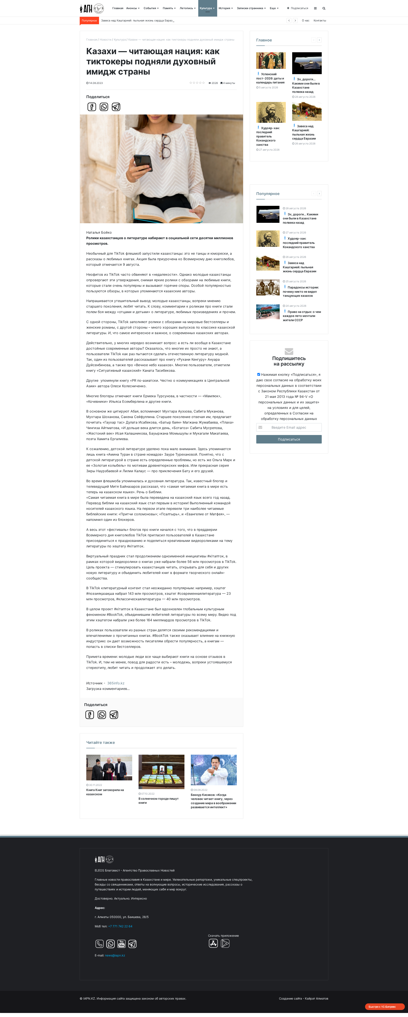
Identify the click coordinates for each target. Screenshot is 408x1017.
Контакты (320, 20)
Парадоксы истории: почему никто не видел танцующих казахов (301, 291)
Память (168, 8)
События (150, 8)
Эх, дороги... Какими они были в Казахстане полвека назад (300, 218)
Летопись (186, 8)
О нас (305, 20)
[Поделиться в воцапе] (103, 106)
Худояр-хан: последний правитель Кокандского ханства (268, 136)
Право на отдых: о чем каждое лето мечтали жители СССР (302, 316)
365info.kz (116, 683)
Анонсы (131, 8)
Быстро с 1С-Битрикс (382, 1007)
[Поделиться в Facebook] (91, 106)
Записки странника (250, 8)
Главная (117, 8)
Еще (273, 8)
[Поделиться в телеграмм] (116, 106)
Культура (206, 8)
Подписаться (299, 8)
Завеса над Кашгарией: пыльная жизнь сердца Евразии (299, 267)
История (224, 8)
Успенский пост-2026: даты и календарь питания (270, 78)
